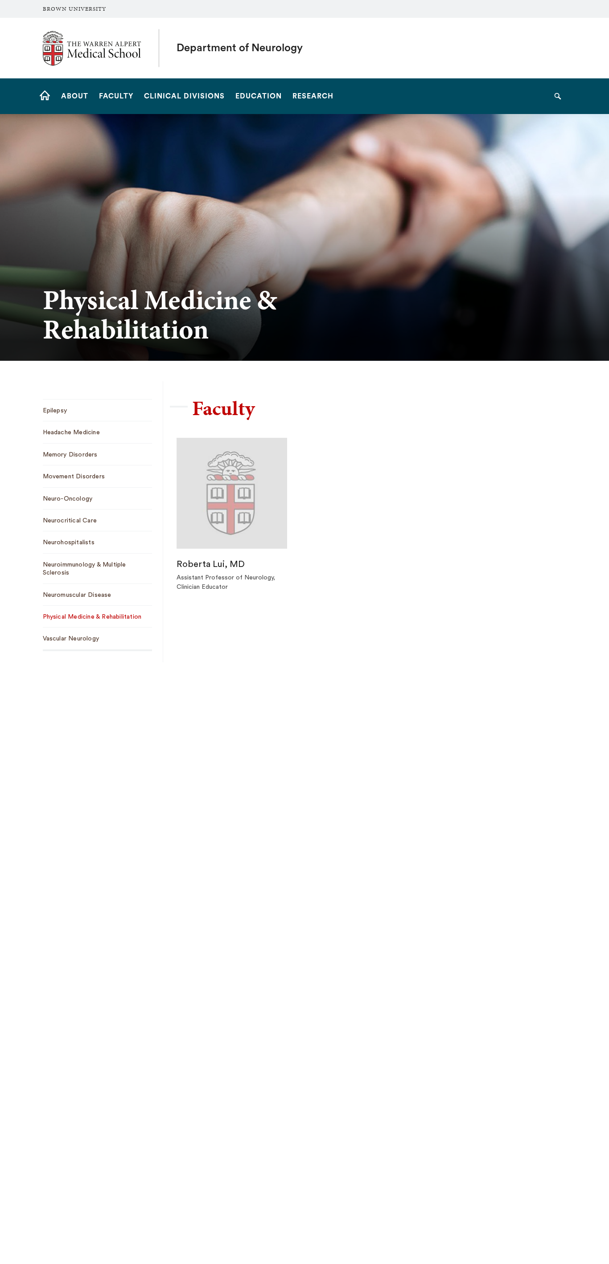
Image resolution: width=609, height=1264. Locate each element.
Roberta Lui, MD (211, 564)
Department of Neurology (240, 48)
